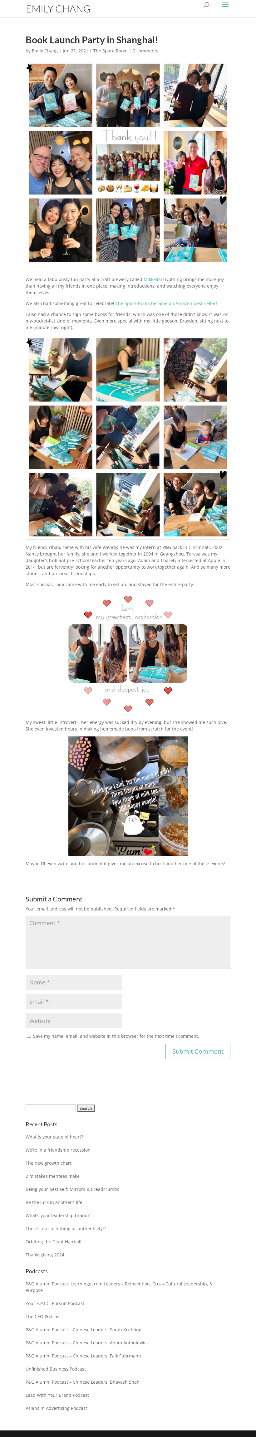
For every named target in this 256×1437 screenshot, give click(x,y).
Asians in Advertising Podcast (56, 1408)
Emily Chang (45, 51)
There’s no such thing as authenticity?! (66, 1228)
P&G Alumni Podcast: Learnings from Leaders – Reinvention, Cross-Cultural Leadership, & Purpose (119, 1287)
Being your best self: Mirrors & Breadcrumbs (72, 1189)
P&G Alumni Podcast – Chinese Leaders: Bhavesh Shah (83, 1382)
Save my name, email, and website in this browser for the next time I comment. (116, 1036)
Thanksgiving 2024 (45, 1255)
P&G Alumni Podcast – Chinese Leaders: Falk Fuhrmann (83, 1356)
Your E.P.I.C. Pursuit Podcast (55, 1303)
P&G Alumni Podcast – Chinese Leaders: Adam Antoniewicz (87, 1343)
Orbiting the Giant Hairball (53, 1242)
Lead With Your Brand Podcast (57, 1395)
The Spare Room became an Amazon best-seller (166, 303)
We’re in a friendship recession (58, 1150)
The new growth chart (48, 1163)
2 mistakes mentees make (53, 1176)
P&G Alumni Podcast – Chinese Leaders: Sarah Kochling (83, 1330)
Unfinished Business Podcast (56, 1369)
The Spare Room (110, 51)
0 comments (145, 51)
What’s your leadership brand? (58, 1215)
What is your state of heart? (54, 1137)
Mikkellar (153, 279)
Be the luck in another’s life (54, 1202)
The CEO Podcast (43, 1316)
